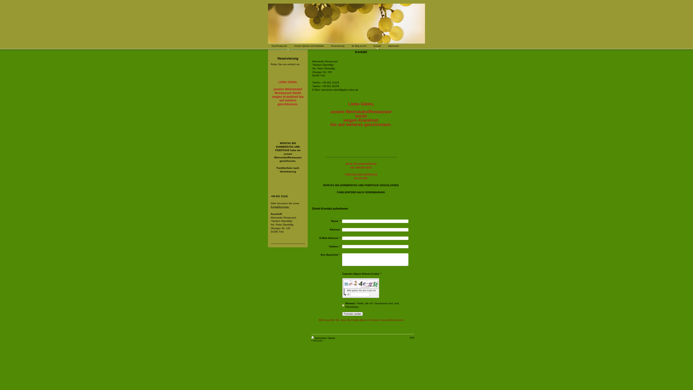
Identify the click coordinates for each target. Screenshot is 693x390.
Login (411, 337)
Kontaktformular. (280, 206)
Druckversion (320, 338)
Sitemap (331, 338)
